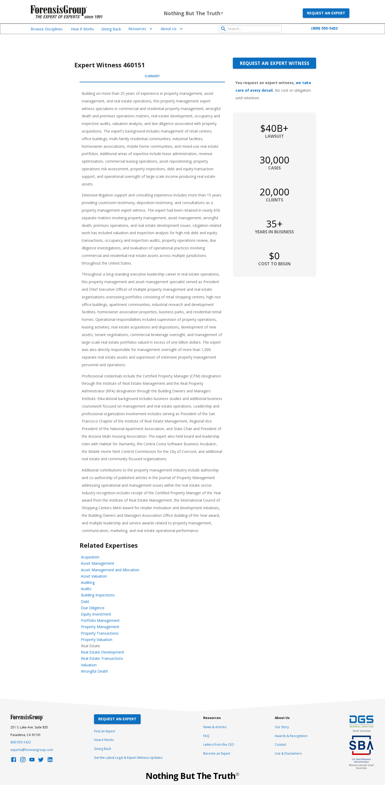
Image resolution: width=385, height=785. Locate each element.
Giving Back (111, 28)
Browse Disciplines (47, 28)
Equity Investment (96, 614)
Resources (137, 28)
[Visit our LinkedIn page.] (50, 761)
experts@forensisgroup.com (31, 750)
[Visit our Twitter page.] (41, 761)
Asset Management (97, 563)
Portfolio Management (100, 620)
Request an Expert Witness (274, 63)
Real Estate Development (102, 652)
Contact (280, 744)
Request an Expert (326, 12)
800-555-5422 (20, 742)
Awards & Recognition (291, 736)
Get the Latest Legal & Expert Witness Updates (128, 757)
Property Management (100, 626)
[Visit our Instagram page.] (23, 761)
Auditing (88, 582)
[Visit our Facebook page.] (13, 761)
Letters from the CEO (218, 744)
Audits (86, 588)
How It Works (82, 28)
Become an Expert (216, 753)
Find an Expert (104, 731)
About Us (169, 28)
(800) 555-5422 (324, 28)
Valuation (89, 664)
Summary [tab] (152, 76)
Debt (85, 601)
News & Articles (214, 727)
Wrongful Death (94, 671)
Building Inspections (98, 594)
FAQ (206, 736)
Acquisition (90, 557)
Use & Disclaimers (288, 753)
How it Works (104, 740)
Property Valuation (96, 639)
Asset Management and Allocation (110, 569)
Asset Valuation (94, 576)
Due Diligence (92, 607)
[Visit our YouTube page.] (32, 761)
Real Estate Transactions (102, 658)
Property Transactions (100, 633)
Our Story (282, 727)
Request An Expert (117, 718)
